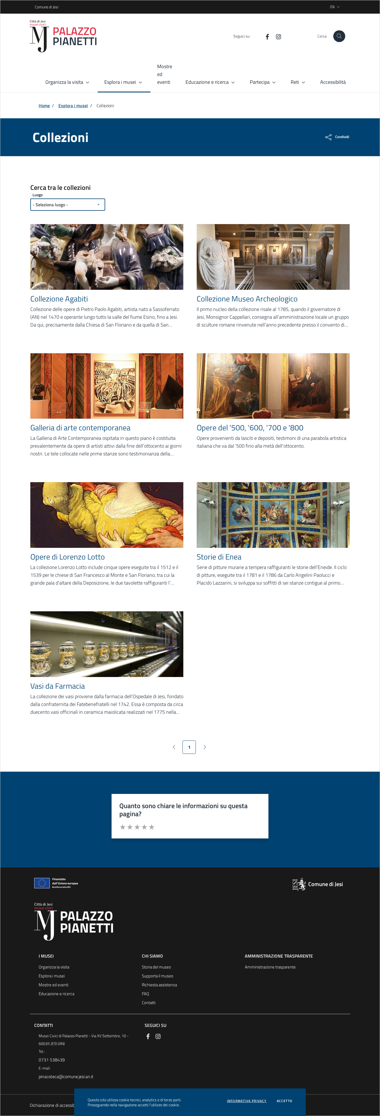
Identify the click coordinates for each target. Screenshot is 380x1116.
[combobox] (67, 204)
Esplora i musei (73, 105)
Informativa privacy (247, 1101)
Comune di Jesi (36, 7)
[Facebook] (265, 36)
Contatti (149, 1002)
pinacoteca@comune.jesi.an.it (66, 1076)
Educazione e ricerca (56, 993)
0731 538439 (52, 1059)
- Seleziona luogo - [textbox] (50, 204)
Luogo (38, 195)
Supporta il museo (157, 976)
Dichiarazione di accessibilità (56, 1105)
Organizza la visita (54, 967)
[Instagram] (276, 36)
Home (44, 105)
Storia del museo (156, 967)
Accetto (284, 1101)
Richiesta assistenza (159, 985)
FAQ (145, 993)
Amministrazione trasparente (270, 967)
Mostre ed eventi (53, 985)
